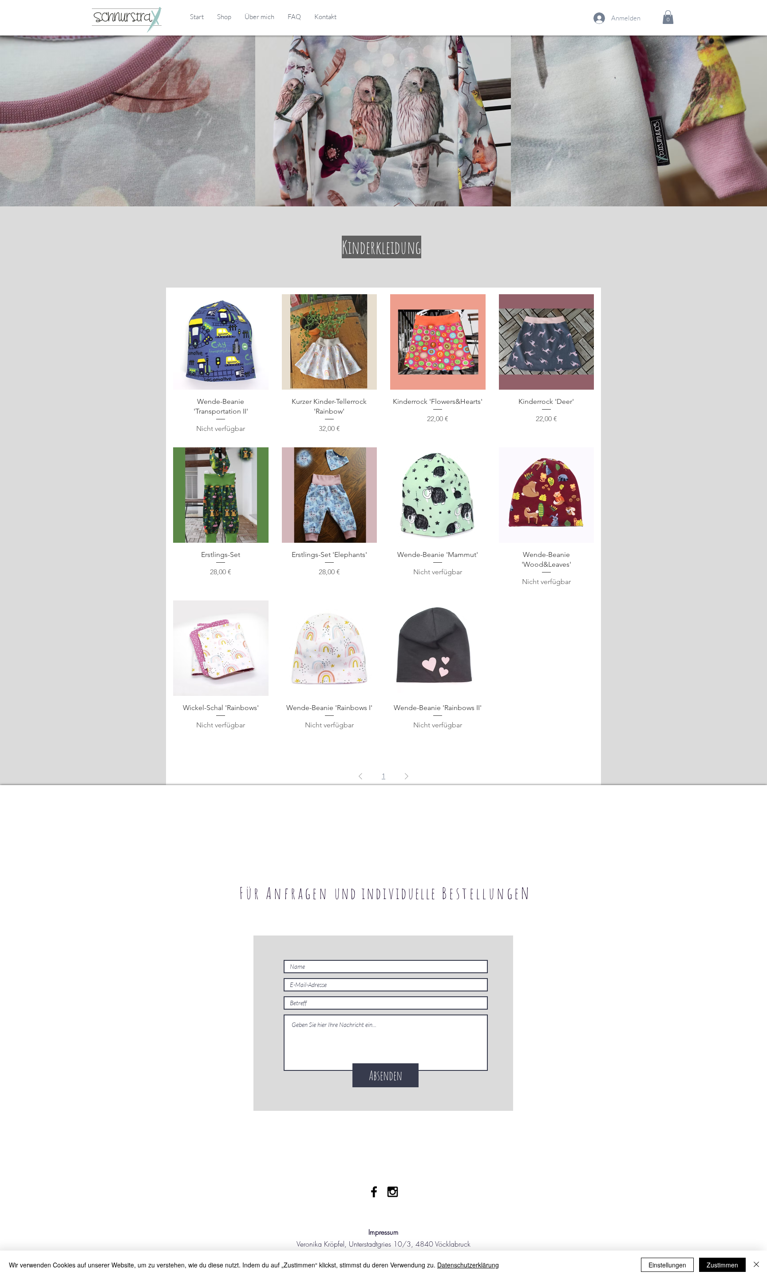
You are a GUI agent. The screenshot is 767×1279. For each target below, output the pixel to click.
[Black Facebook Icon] (374, 1191)
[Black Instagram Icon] (392, 1191)
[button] (668, 17)
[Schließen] (756, 1265)
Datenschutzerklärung (468, 1264)
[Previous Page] (360, 776)
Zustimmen (722, 1264)
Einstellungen (667, 1264)
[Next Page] (406, 776)
